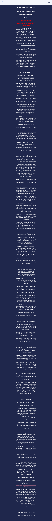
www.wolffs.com (25, 379)
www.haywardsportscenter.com (23, 417)
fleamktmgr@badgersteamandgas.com (25, 43)
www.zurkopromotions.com (26, 243)
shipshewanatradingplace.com (23, 504)
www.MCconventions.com (30, 161)
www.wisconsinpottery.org (26, 176)
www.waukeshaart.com (29, 67)
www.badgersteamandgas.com (28, 45)
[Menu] (49, 2)
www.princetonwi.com (26, 211)
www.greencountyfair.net (28, 193)
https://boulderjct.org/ (26, 443)
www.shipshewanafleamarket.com (28, 457)
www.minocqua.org (27, 57)
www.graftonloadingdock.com (26, 343)
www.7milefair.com (29, 121)
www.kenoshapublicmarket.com (26, 152)
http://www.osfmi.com (28, 200)
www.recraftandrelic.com (29, 139)
